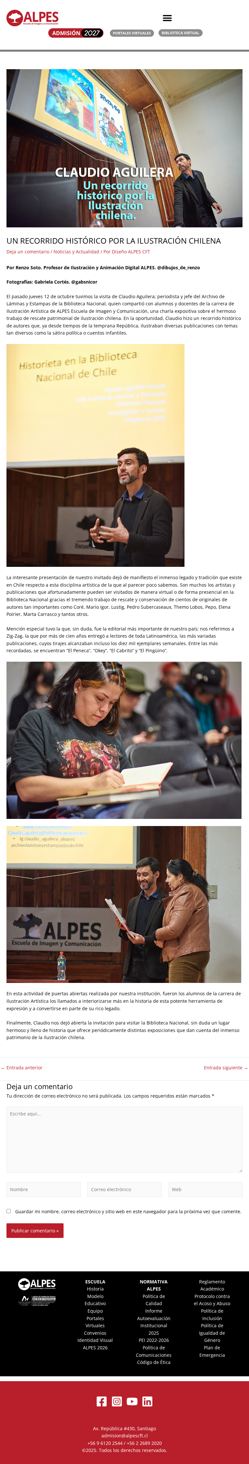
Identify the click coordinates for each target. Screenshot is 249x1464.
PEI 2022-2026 (154, 1340)
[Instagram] (117, 1401)
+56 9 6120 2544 (105, 1443)
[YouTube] (132, 1401)
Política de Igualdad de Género (212, 1332)
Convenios (95, 1333)
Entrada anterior (21, 1067)
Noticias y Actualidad (76, 251)
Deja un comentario (27, 251)
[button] (167, 18)
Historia (95, 1289)
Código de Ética (154, 1362)
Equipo (95, 1311)
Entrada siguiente (226, 1067)
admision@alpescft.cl (124, 1435)
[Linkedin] (147, 1401)
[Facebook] (101, 1401)
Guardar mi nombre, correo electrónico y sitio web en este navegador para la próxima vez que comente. (128, 1211)
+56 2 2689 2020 (144, 1443)
